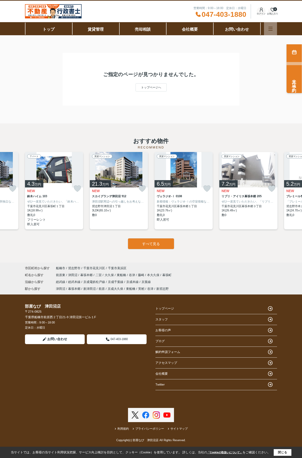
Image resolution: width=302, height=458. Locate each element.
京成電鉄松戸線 (94, 282)
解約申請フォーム (167, 352)
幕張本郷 (87, 275)
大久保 (110, 275)
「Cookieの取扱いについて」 (225, 452)
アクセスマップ (166, 362)
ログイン (261, 13)
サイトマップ (179, 428)
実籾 (141, 288)
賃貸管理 (96, 29)
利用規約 (123, 428)
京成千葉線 (116, 282)
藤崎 (141, 275)
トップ (49, 29)
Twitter (160, 384)
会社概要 (190, 29)
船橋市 (60, 268)
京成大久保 (115, 288)
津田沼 (73, 275)
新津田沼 (89, 288)
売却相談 (143, 29)
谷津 (132, 275)
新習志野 (162, 288)
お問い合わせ (237, 29)
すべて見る (151, 244)
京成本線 (133, 282)
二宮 (99, 275)
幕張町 (167, 275)
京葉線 (146, 282)
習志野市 (74, 268)
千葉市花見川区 (94, 268)
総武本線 (74, 282)
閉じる (282, 452)
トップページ (164, 308)
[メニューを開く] (270, 28)
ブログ (160, 341)
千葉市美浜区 (117, 268)
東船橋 (122, 275)
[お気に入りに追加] (12, 189)
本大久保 (153, 275)
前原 (102, 288)
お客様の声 (163, 330)
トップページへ (151, 87)
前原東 (61, 275)
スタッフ (161, 319)
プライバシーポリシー (149, 428)
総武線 (61, 282)
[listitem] (54, 190)
